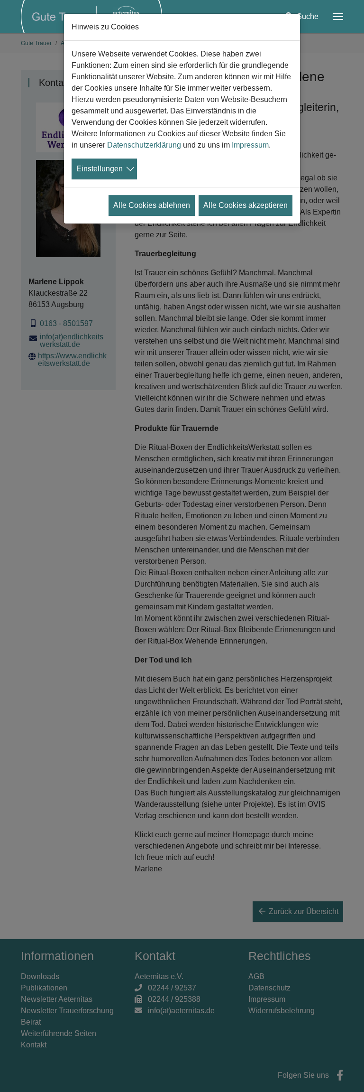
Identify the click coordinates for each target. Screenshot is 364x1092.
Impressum (250, 145)
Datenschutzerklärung (144, 145)
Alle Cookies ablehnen (151, 205)
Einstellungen (99, 169)
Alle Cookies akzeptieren (245, 205)
